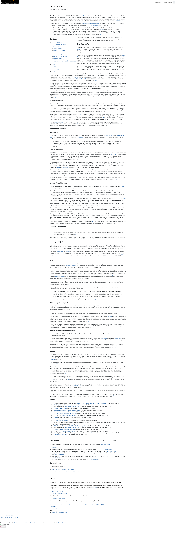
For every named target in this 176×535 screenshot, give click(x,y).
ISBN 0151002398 (56, 447)
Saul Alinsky (57, 412)
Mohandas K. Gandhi (81, 78)
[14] (115, 347)
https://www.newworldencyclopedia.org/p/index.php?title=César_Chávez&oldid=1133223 (81, 504)
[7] (78, 174)
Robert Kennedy (59, 276)
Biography (54, 508)
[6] (65, 155)
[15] (57, 363)
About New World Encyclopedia (9, 517)
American (85, 15)
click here (94, 487)
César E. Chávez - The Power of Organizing (65, 413)
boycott (52, 379)
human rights (62, 357)
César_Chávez (56, 491)
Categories (53, 506)
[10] (122, 254)
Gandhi (124, 198)
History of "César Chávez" (59, 498)
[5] (61, 146)
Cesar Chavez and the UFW (71, 406)
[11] (95, 299)
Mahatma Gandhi (109, 135)
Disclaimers (9, 519)
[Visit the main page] (10, 2)
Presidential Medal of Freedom (91, 23)
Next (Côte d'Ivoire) (121, 11)
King (53, 200)
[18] (114, 395)
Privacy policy (9, 515)
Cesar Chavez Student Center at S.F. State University (65, 471)
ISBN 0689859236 (95, 459)
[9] (75, 234)
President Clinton (95, 25)
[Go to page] (174, 2)
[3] (55, 97)
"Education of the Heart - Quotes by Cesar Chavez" (67, 410)
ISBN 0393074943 (111, 451)
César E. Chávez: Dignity (60, 408)
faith (77, 123)
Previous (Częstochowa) (55, 11)
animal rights (118, 338)
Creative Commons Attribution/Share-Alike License (27, 523)
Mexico (68, 251)
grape (122, 186)
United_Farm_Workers (58, 493)
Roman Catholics (58, 122)
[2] (96, 80)
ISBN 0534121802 (107, 449)
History (56, 417)
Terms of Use (61, 523)
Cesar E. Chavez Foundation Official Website (63, 469)
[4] (103, 117)
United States (119, 20)
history (61, 491)
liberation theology (71, 265)
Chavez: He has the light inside (62, 420)
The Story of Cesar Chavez (61, 405)
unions (93, 221)
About (29, 2)
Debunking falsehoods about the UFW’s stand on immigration (70, 426)
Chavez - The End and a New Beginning (64, 429)
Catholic (63, 264)
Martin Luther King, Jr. (109, 275)
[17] (68, 379)
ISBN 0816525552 (59, 454)
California (75, 77)
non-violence (80, 137)
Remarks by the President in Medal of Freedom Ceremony (91, 403)
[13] (93, 327)
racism (80, 114)
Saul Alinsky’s (113, 154)
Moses (102, 29)
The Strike (56, 419)
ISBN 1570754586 (105, 444)
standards (53, 484)
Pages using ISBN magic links (59, 512)
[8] (116, 179)
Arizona (58, 167)
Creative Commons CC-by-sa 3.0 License (85, 484)
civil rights (107, 15)
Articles (23, 2)
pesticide (104, 338)
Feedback (35, 2)
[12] (88, 321)
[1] (100, 34)
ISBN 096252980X (56, 458)
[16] (65, 373)
